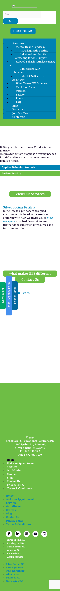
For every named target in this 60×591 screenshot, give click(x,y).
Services (17, 43)
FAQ (18, 102)
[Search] (10, 21)
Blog (15, 105)
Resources (18, 109)
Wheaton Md (13, 550)
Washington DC (15, 557)
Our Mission (14, 470)
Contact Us (18, 117)
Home (10, 459)
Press (19, 98)
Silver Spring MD (16, 540)
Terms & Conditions (19, 488)
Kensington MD (15, 543)
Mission (21, 90)
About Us (17, 79)
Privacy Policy (15, 484)
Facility (20, 94)
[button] (29, 40)
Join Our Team (21, 113)
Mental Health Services (30, 47)
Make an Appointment (21, 463)
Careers (11, 474)
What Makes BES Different (32, 83)
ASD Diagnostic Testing (34, 50)
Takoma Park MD (16, 546)
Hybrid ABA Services (32, 76)
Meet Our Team (25, 87)
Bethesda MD (14, 553)
